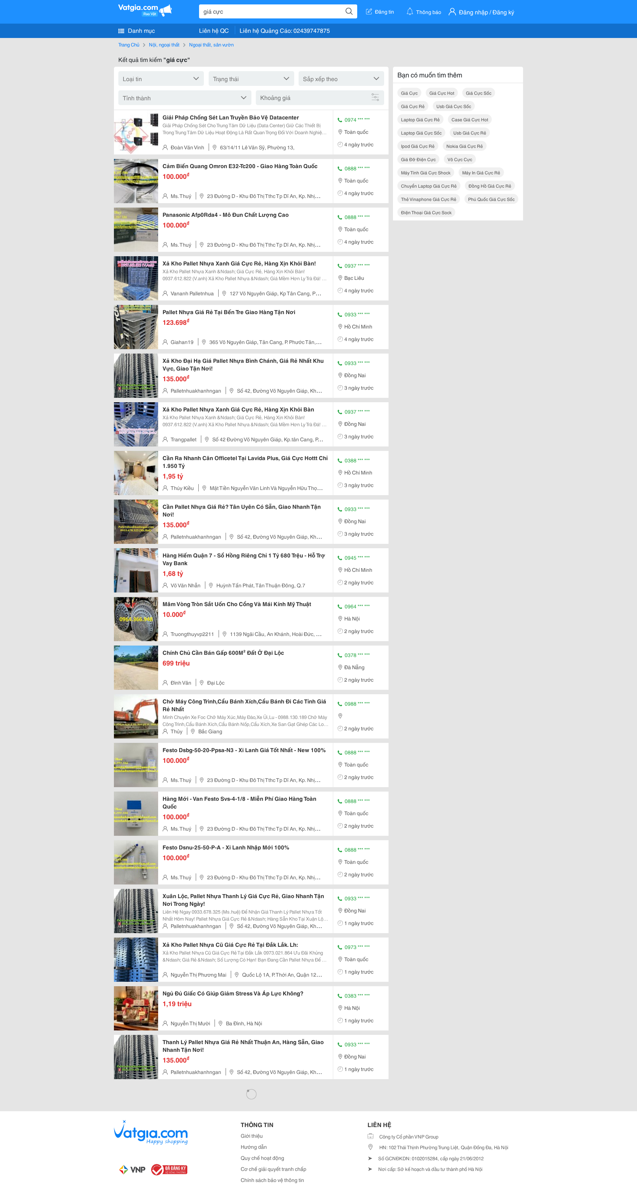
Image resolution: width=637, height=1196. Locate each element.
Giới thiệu (252, 1135)
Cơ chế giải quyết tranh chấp (273, 1168)
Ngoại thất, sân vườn (211, 44)
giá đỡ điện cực (418, 159)
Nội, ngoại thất (164, 44)
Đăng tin (384, 11)
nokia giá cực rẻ (464, 146)
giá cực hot (441, 93)
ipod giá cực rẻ (418, 146)
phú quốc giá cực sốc (491, 199)
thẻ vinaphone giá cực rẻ (428, 199)
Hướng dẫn (254, 1146)
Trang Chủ (128, 44)
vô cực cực (460, 159)
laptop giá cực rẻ (420, 119)
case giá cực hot (470, 119)
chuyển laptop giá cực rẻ (429, 185)
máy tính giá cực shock (425, 172)
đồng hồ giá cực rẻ (490, 185)
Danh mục (140, 30)
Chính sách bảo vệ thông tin (272, 1179)
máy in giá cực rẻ (481, 172)
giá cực (409, 93)
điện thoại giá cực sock (426, 212)
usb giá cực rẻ (469, 132)
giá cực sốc (478, 93)
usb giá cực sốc (453, 106)
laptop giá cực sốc (421, 132)
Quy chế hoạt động (262, 1157)
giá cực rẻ (413, 106)
